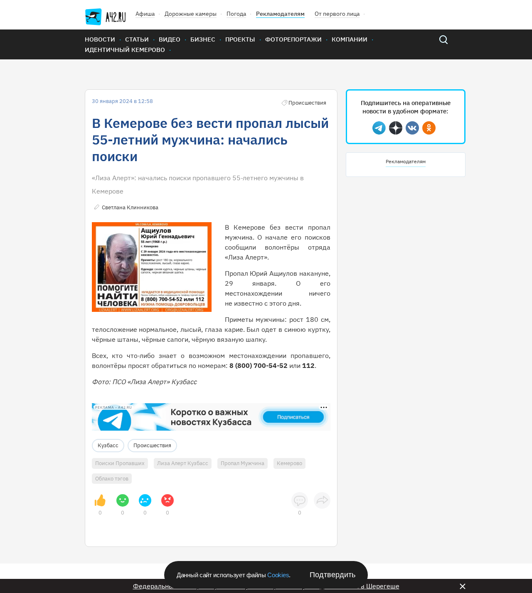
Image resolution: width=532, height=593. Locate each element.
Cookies (278, 574)
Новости (100, 39)
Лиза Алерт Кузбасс (182, 463)
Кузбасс (108, 445)
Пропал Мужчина (242, 463)
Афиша (145, 13)
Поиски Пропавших (120, 463)
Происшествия (152, 445)
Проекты (240, 39)
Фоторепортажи (293, 39)
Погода (236, 13)
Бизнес (202, 39)
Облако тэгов (111, 478)
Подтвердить (332, 575)
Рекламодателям (280, 13)
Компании (349, 39)
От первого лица (337, 13)
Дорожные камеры (191, 13)
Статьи (137, 39)
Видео (169, 39)
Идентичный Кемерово (125, 50)
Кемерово (289, 463)
